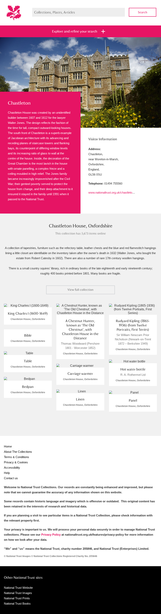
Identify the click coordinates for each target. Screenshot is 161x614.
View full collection (80, 290)
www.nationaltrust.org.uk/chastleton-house (115, 192)
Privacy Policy (51, 534)
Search (142, 12)
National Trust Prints (17, 598)
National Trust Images (18, 593)
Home (8, 446)
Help (7, 473)
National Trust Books (17, 603)
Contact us (11, 478)
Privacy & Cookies (16, 462)
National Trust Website (18, 587)
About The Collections (18, 451)
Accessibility (12, 467)
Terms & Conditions (16, 457)
